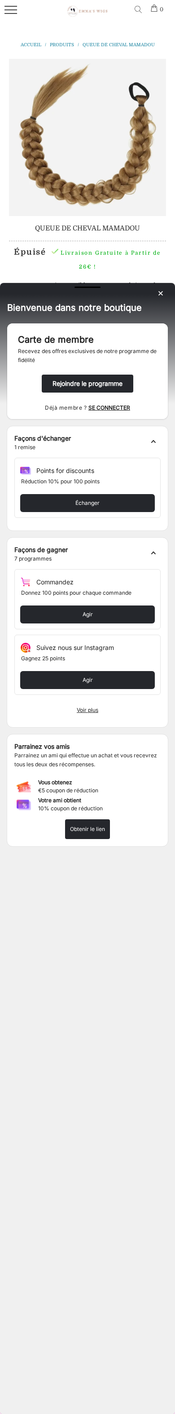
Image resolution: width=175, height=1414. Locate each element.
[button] (87, 443)
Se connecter (109, 407)
